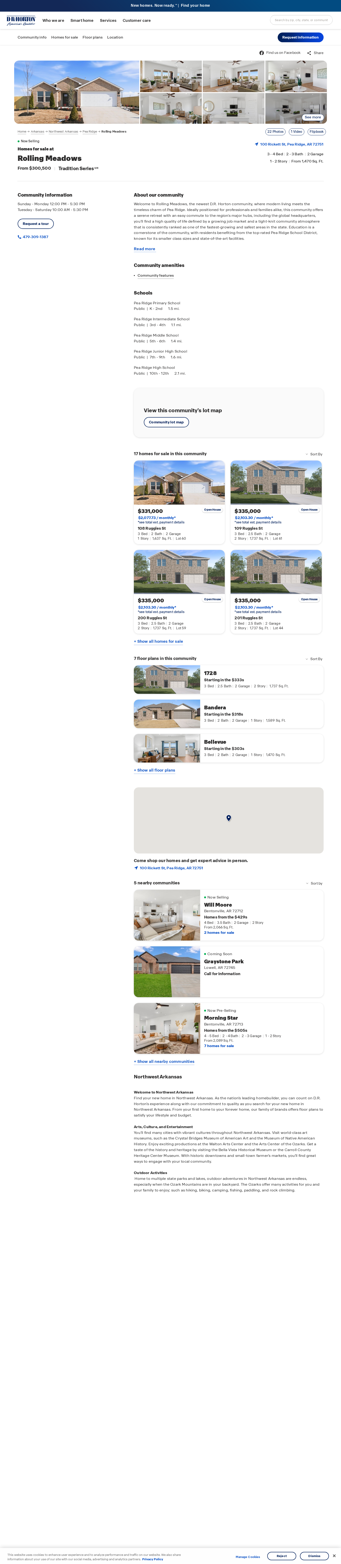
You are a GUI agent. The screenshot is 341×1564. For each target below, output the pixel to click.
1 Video (296, 132)
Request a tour (36, 223)
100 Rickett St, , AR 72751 (291, 144)
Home (22, 131)
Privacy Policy (152, 1559)
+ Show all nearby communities (164, 1061)
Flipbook (317, 132)
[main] (170, 804)
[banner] (170, 6)
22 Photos (275, 132)
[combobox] (301, 20)
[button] (301, 37)
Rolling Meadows (113, 131)
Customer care (137, 20)
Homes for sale (64, 37)
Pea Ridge (90, 131)
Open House (212, 510)
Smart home (82, 20)
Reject (282, 1556)
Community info (32, 37)
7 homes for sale (219, 1045)
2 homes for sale (219, 932)
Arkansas (37, 131)
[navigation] (72, 131)
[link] (76, 92)
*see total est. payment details (161, 520)
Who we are (53, 20)
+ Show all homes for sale (158, 641)
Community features (156, 275)
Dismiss (314, 1556)
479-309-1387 (35, 236)
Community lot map (166, 422)
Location (115, 37)
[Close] (334, 1555)
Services (108, 20)
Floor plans (93, 37)
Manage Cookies (248, 1557)
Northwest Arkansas (63, 131)
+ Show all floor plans (154, 770)
